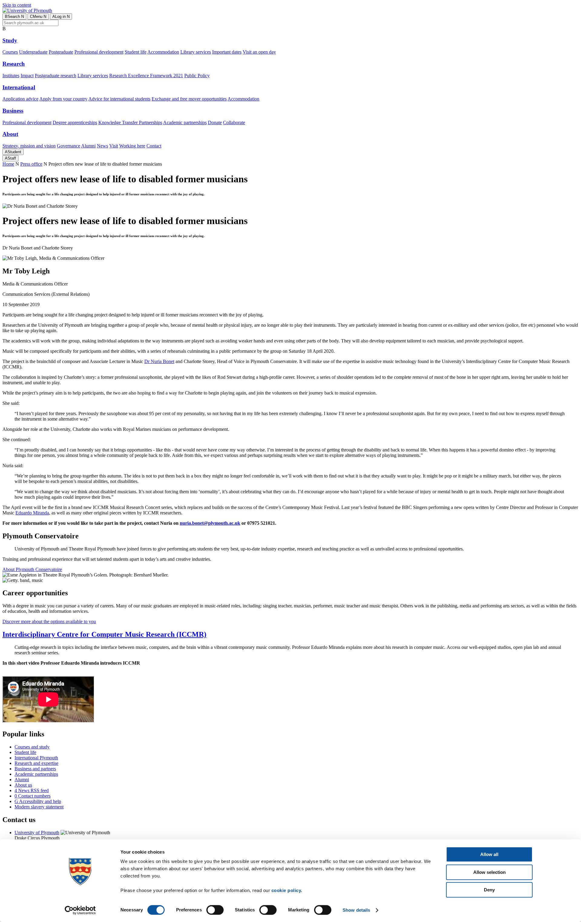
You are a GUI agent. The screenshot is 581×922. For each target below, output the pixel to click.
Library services (195, 52)
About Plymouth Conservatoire (32, 569)
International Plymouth (36, 757)
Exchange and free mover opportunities (189, 98)
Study (9, 40)
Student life (135, 52)
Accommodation (163, 52)
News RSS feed (32, 790)
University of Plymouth (37, 832)
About (10, 134)
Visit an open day (259, 52)
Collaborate (234, 122)
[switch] (215, 910)
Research (13, 64)
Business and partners (35, 768)
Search (14, 16)
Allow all (489, 854)
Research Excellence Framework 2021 (146, 75)
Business (12, 110)
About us (23, 785)
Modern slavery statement (39, 806)
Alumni (88, 145)
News (102, 145)
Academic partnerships (185, 122)
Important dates (226, 52)
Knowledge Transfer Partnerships (130, 122)
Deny (489, 889)
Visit (113, 145)
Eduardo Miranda (32, 512)
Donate (215, 122)
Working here (132, 145)
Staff (10, 158)
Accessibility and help (38, 801)
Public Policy (197, 75)
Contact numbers (33, 795)
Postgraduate (61, 52)
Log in (61, 16)
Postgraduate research (55, 75)
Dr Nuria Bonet (159, 361)
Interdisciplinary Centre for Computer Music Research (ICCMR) (104, 634)
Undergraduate (33, 52)
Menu (38, 16)
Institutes (10, 75)
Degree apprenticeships (75, 122)
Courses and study (32, 746)
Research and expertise (36, 763)
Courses (10, 52)
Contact (153, 145)
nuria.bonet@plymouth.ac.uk (210, 523)
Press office (31, 164)
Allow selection (489, 872)
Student (13, 152)
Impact (27, 75)
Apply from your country (63, 98)
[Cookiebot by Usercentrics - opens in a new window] (80, 910)
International (18, 87)
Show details (356, 910)
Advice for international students (119, 98)
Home (8, 164)
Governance (68, 145)
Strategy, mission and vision (29, 145)
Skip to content (16, 5)
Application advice (20, 98)
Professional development (98, 52)
